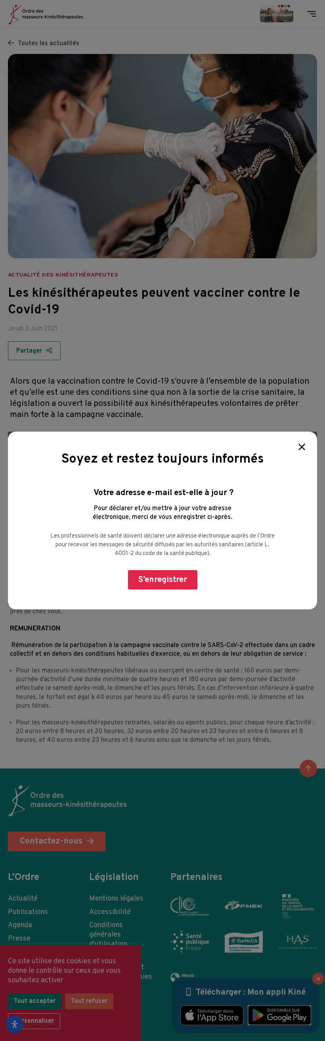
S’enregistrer (162, 579)
